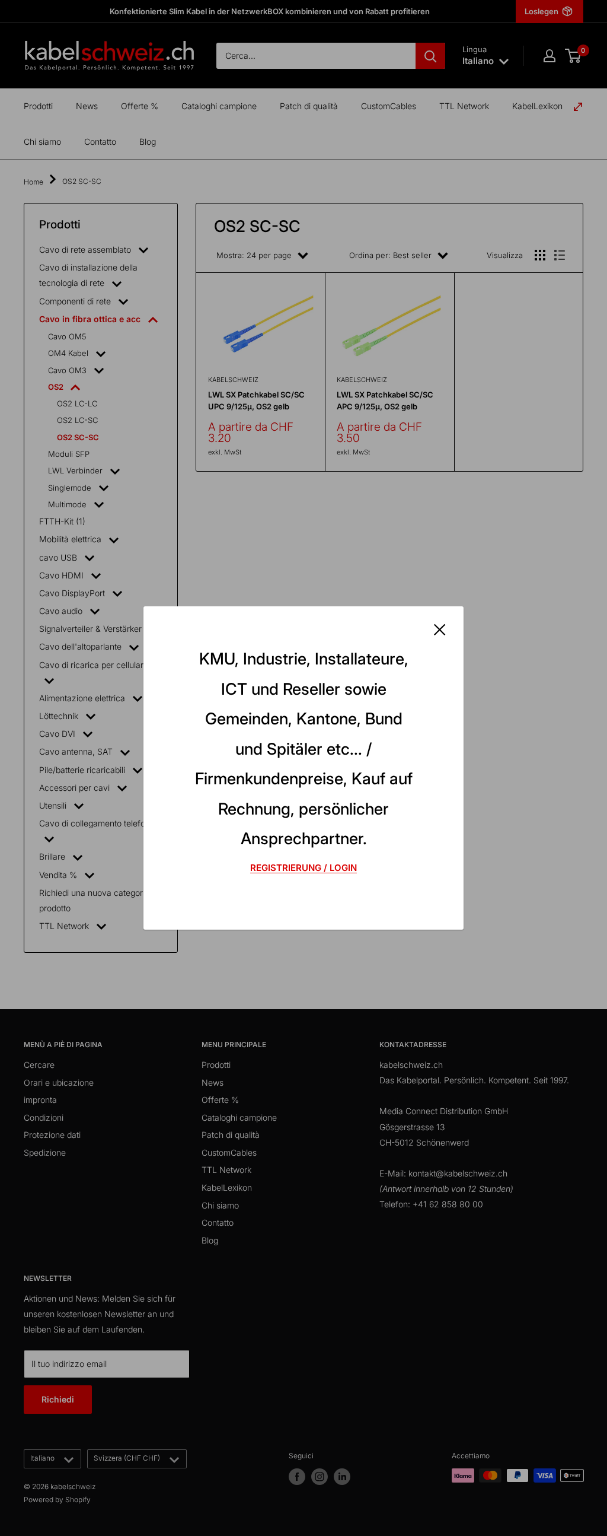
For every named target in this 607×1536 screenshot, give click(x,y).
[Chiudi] (440, 628)
